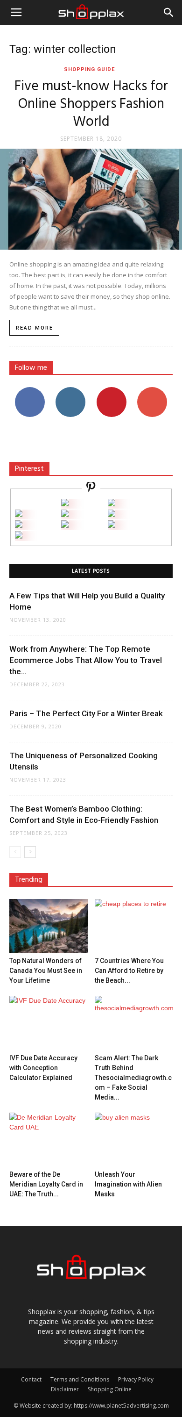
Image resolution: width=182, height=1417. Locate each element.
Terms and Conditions (79, 1379)
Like (29, 390)
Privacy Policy (136, 1379)
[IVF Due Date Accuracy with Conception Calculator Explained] (48, 1023)
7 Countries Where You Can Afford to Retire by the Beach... (129, 970)
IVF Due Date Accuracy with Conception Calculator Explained (43, 1067)
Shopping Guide (89, 69)
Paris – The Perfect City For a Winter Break (86, 713)
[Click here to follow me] (91, 488)
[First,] (18, 514)
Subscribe (152, 390)
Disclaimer (65, 1389)
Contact (31, 1379)
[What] (65, 503)
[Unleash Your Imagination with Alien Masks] (134, 1139)
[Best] (111, 525)
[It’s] (18, 525)
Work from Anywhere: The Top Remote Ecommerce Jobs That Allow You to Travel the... (85, 660)
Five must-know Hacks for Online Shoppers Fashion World (91, 104)
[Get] (111, 503)
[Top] (18, 536)
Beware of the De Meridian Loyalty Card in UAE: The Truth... (46, 1184)
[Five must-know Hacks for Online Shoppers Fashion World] (91, 199)
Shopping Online (110, 1389)
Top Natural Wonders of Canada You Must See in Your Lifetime (45, 970)
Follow (71, 390)
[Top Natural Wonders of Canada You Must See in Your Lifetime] (48, 926)
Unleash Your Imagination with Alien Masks (128, 1184)
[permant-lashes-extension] (65, 525)
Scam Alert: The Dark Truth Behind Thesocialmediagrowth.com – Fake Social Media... (133, 1077)
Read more (34, 328)
